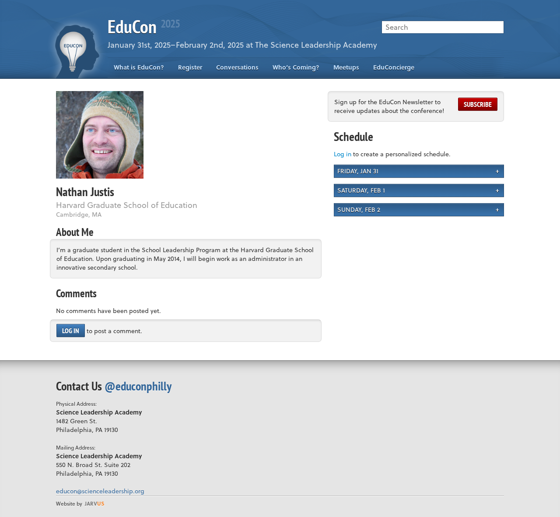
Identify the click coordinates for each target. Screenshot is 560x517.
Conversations (237, 67)
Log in (70, 330)
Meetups (346, 67)
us (94, 503)
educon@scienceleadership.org (100, 491)
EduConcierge (393, 67)
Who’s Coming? (296, 67)
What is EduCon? (139, 67)
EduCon (144, 26)
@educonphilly (138, 386)
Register (190, 67)
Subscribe (478, 104)
